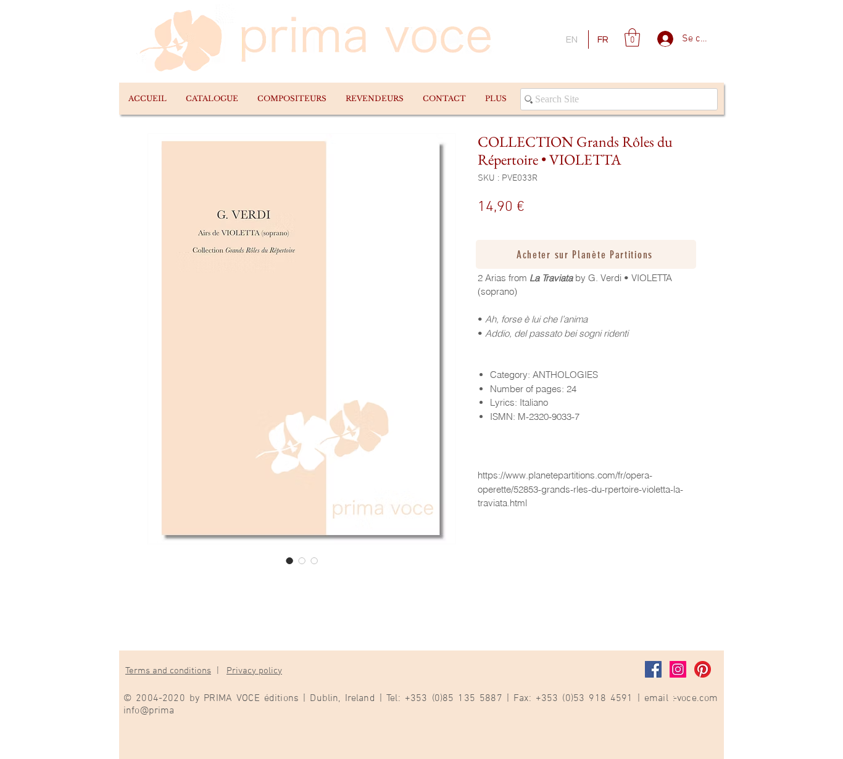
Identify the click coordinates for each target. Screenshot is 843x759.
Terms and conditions (168, 670)
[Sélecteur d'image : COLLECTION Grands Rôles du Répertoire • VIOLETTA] (289, 560)
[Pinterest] (702, 669)
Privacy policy (254, 670)
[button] (211, 99)
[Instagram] (678, 669)
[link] (632, 37)
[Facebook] (653, 669)
